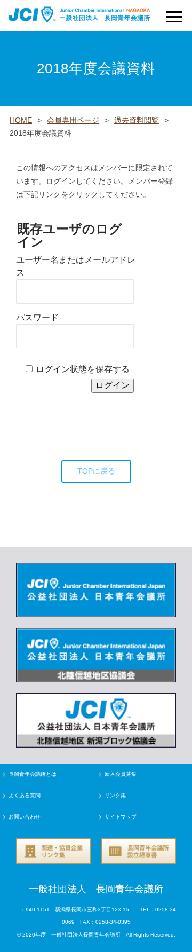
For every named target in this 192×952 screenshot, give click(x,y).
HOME (21, 120)
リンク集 (115, 795)
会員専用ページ (73, 120)
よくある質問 (25, 795)
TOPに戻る (96, 471)
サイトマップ (121, 817)
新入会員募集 (121, 774)
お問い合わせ (25, 817)
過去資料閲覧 (136, 120)
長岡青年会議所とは (33, 774)
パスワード (37, 317)
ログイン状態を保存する (83, 369)
